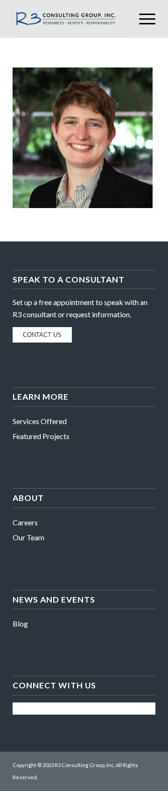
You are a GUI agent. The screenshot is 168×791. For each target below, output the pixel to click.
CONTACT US (42, 334)
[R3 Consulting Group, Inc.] (70, 18)
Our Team (28, 537)
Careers (25, 522)
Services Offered (40, 421)
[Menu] (142, 18)
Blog (20, 623)
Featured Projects (41, 436)
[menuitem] (142, 18)
